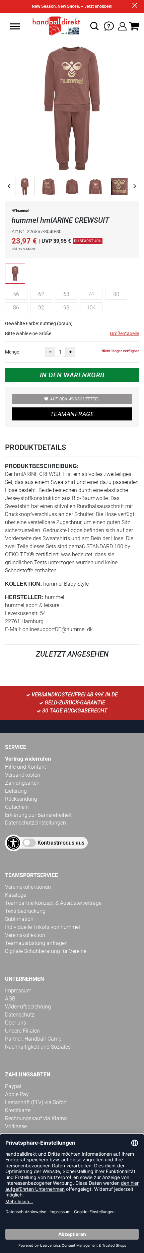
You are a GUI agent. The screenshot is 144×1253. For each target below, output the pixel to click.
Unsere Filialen (22, 1031)
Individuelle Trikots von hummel (42, 927)
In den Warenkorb (72, 375)
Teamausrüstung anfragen (36, 943)
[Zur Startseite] (54, 26)
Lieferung (16, 791)
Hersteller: (24, 597)
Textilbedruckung (25, 911)
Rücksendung (21, 799)
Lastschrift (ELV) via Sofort (36, 1102)
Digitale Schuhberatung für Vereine (45, 951)
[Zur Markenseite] (20, 212)
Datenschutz (19, 1014)
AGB (10, 998)
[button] (15, 26)
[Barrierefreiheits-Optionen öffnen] (13, 843)
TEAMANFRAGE (72, 413)
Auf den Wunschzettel (75, 399)
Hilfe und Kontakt (25, 767)
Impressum (18, 990)
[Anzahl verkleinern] (50, 352)
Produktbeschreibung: (41, 466)
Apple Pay (17, 1094)
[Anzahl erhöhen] (70, 352)
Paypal (13, 1086)
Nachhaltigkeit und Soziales (38, 1047)
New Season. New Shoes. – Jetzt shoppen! (72, 6)
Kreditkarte (17, 1110)
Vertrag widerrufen (28, 759)
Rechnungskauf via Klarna (36, 1118)
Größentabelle (124, 333)
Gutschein (17, 807)
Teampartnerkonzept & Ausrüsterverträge (53, 903)
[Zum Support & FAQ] (109, 25)
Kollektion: (23, 584)
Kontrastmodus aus (61, 843)
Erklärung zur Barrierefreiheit (38, 815)
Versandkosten (22, 775)
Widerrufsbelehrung (28, 1006)
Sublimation (19, 919)
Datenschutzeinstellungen (35, 823)
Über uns (15, 1023)
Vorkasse (16, 1126)
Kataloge (15, 895)
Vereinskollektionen (28, 887)
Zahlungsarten (22, 783)
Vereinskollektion (25, 935)
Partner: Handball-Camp (33, 1039)
